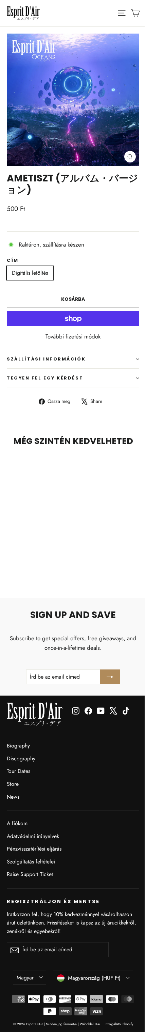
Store (13, 784)
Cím (13, 260)
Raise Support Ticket (30, 874)
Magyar (25, 977)
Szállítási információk (46, 359)
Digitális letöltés (30, 273)
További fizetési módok (73, 336)
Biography (18, 745)
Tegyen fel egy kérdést (45, 378)
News (13, 797)
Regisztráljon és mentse (53, 901)
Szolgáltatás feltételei (31, 861)
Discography (21, 758)
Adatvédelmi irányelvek (33, 836)
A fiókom (17, 823)
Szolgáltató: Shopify (119, 1024)
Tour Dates (18, 771)
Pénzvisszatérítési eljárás (34, 849)
